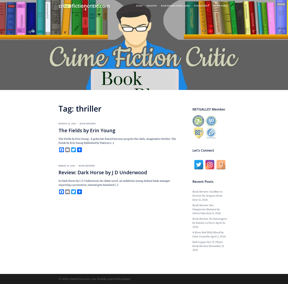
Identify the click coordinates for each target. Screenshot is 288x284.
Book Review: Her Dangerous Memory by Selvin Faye (206, 209)
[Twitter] (199, 164)
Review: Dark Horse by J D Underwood (102, 172)
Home (139, 5)
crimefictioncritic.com (84, 6)
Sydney (126, 278)
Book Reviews (88, 124)
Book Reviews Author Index (175, 5)
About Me (152, 5)
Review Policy (220, 5)
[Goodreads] (221, 164)
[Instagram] (210, 164)
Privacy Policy (201, 5)
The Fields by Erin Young (86, 130)
